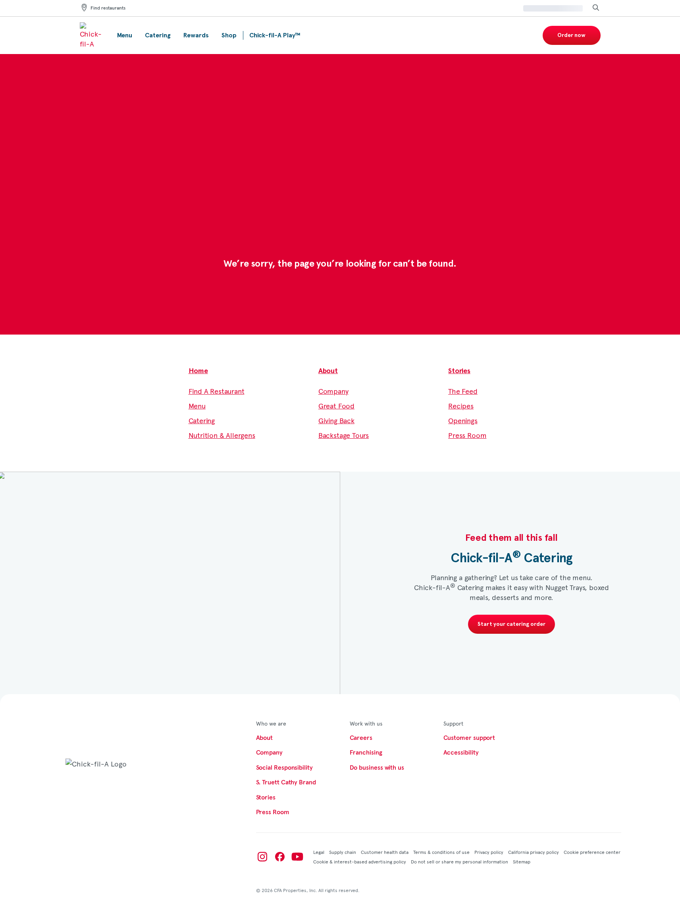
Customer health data (384, 852)
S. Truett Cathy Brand (286, 782)
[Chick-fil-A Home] (92, 35)
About (328, 371)
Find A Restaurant (217, 391)
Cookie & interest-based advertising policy (359, 861)
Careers (361, 738)
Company (333, 391)
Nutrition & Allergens (222, 435)
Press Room (467, 435)
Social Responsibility (284, 767)
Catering (202, 420)
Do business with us (377, 767)
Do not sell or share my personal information (459, 861)
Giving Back (336, 420)
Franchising (366, 752)
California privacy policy (533, 852)
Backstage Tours (343, 435)
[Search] (596, 8)
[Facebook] (280, 856)
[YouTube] (297, 856)
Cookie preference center (592, 852)
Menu (197, 405)
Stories (459, 371)
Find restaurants (108, 8)
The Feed (463, 391)
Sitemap (521, 861)
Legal (318, 852)
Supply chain (342, 852)
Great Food (336, 405)
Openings (463, 420)
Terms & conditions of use (441, 852)
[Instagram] (262, 856)
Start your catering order (511, 624)
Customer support (469, 738)
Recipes (461, 405)
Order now (571, 35)
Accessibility (461, 752)
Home (198, 371)
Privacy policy (488, 852)
